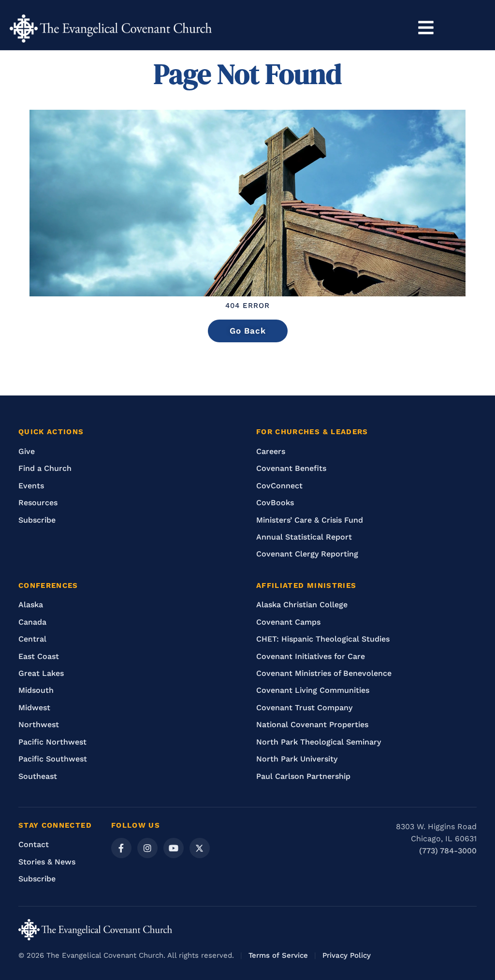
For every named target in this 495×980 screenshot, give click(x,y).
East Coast (38, 656)
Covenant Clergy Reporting (307, 553)
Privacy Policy (346, 955)
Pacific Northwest (52, 741)
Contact (33, 844)
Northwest (38, 724)
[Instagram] (147, 848)
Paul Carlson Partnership (303, 776)
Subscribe (37, 520)
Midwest (34, 707)
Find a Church (45, 468)
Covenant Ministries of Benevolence (324, 673)
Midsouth (36, 690)
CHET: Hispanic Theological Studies (323, 639)
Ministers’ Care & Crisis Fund (309, 520)
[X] (199, 848)
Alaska (30, 604)
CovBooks (275, 502)
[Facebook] (121, 848)
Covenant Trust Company (304, 707)
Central (32, 639)
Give (26, 451)
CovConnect (279, 485)
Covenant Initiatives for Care (310, 656)
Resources (38, 502)
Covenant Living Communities (312, 690)
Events (31, 485)
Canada (32, 622)
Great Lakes (41, 673)
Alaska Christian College (302, 604)
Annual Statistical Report (304, 536)
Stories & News (46, 861)
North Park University (296, 758)
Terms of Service (278, 955)
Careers (270, 451)
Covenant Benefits (291, 468)
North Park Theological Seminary (318, 741)
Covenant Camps (288, 622)
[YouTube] (173, 848)
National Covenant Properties (312, 724)
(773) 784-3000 (448, 850)
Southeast (37, 776)
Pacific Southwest (52, 758)
